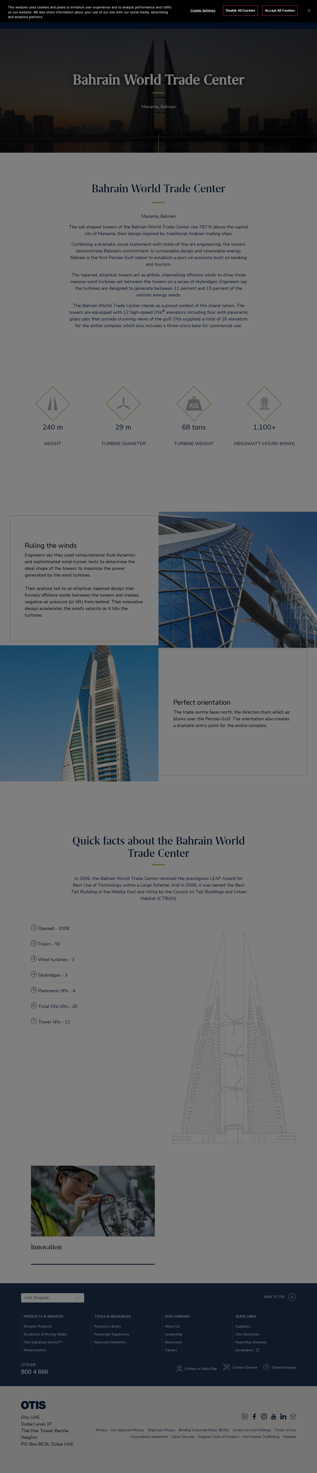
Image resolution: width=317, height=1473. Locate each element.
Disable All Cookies (240, 10)
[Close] (309, 10)
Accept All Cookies (280, 10)
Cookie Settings (202, 10)
